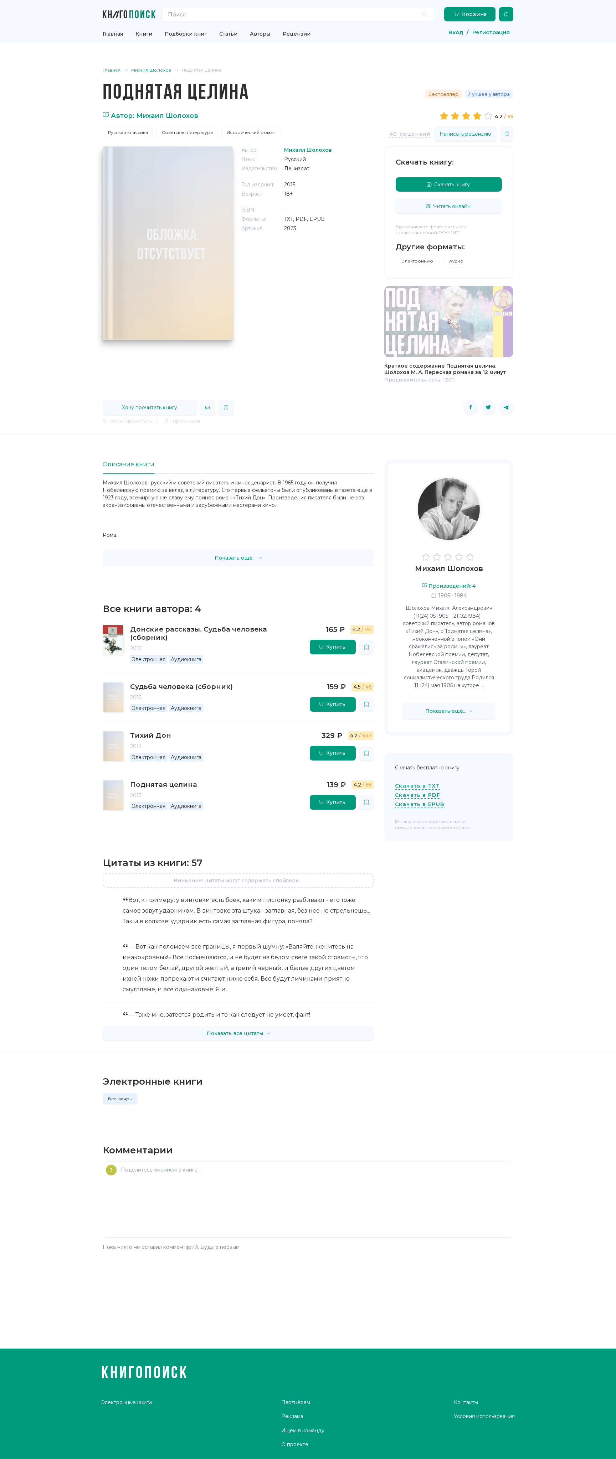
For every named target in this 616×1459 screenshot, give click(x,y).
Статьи (228, 34)
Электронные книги (126, 1402)
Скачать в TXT (417, 786)
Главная (113, 34)
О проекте (294, 1444)
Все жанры (120, 1098)
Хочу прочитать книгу (149, 407)
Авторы (260, 34)
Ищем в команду (302, 1430)
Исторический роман (251, 132)
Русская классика (128, 132)
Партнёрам (295, 1402)
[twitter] (488, 407)
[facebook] (470, 407)
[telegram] (506, 407)
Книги (143, 34)
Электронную (417, 261)
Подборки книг (186, 34)
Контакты (466, 1402)
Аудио (456, 261)
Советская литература (187, 132)
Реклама (292, 1416)
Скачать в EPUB (420, 804)
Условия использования (484, 1416)
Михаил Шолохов (449, 568)
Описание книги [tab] (128, 464)
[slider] (467, 115)
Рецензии (296, 34)
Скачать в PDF (417, 795)
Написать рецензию (465, 134)
